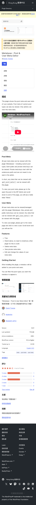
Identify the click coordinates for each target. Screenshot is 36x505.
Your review (6, 389)
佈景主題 (22, 432)
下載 (4, 64)
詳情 (5, 71)
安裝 (5, 81)
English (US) (30, 348)
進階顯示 (5, 358)
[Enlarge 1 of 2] (15, 285)
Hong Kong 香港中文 (13, 479)
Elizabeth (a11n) (11, 321)
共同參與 (22, 445)
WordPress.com (8, 461)
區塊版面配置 (23, 439)
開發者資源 (5, 452)
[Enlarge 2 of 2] (32, 285)
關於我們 (5, 429)
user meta (30, 352)
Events (21, 448)
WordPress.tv (7, 455)
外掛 (20, 436)
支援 (5, 90)
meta (18, 352)
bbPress (5, 468)
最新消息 (5, 432)
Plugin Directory (7, 8)
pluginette (9, 314)
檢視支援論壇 (6, 403)
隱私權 (4, 439)
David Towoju (8, 59)
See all (32, 389)
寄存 (3, 436)
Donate (22, 452)
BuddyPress (7, 471)
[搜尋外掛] (21, 21)
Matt (4, 464)
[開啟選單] (33, 3)
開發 (5, 85)
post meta (23, 352)
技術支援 (5, 448)
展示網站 (22, 429)
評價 (5, 76)
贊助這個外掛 (6, 417)
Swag (22, 455)
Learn (4, 445)
